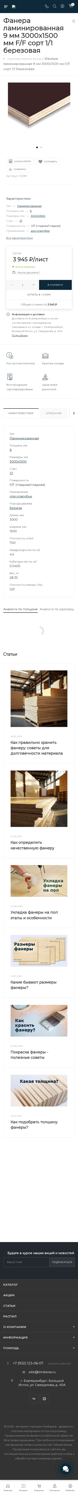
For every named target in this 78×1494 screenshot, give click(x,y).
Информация (15, 1337)
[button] (37, 147)
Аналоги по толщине (20, 609)
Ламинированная (29, 206)
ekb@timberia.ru (42, 1372)
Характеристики (21, 413)
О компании (14, 1327)
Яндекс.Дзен (44, 1398)
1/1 (21, 220)
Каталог (10, 1284)
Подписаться (62, 1262)
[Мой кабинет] (62, 7)
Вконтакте (33, 1398)
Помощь (11, 1348)
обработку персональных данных (38, 1458)
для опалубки (40, 230)
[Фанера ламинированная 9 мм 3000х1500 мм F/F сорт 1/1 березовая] (39, 113)
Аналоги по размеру (57, 609)
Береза (16, 508)
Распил (10, 1316)
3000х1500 (38, 216)
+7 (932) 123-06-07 (28, 1363)
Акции (9, 1295)
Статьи (9, 1305)
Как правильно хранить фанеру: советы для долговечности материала (37, 748)
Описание (54, 413)
